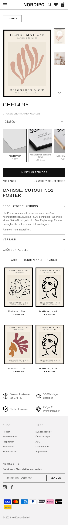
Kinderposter (10, 451)
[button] (59, 33)
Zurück (12, 18)
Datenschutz (42, 446)
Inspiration (8, 442)
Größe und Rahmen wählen (21, 114)
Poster (6, 432)
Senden (55, 478)
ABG (38, 442)
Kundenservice (44, 432)
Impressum (42, 451)
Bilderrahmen (10, 437)
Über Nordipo (43, 437)
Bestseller (8, 446)
